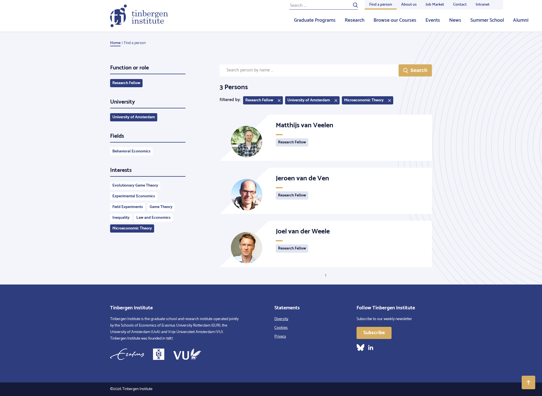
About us (409, 4)
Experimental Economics (133, 196)
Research (354, 20)
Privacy (280, 336)
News (455, 20)
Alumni (520, 20)
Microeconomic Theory (132, 228)
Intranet (482, 4)
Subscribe (374, 333)
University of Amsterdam (133, 117)
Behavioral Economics (131, 151)
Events (432, 20)
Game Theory (161, 207)
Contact (460, 4)
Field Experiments (127, 207)
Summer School (487, 20)
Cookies (281, 328)
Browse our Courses (394, 20)
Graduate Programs (315, 20)
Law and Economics (153, 218)
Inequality (121, 218)
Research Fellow (126, 83)
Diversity (281, 319)
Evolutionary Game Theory (135, 185)
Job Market (435, 4)
